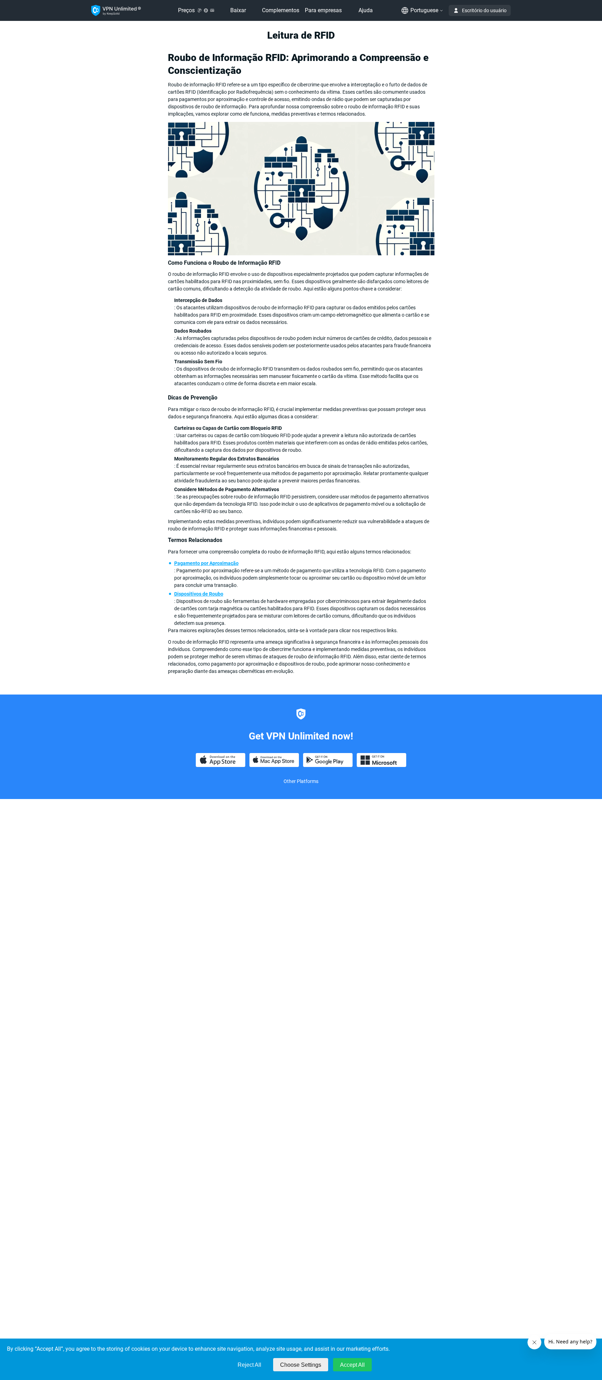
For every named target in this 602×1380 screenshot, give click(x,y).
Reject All (249, 1365)
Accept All (352, 1365)
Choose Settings (300, 1365)
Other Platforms (301, 781)
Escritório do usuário (484, 10)
